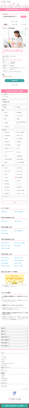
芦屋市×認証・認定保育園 (19, 242)
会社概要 (2, 375)
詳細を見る (15, 80)
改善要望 (2, 361)
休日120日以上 (20, 174)
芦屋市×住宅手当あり (5, 257)
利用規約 (2, 376)
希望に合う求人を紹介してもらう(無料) (14, 405)
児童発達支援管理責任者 (21, 123)
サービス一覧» (25, 388)
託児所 (18, 148)
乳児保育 (18, 180)
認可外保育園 (19, 138)
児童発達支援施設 (8, 159)
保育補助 (6, 122)
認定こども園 (19, 135)
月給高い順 (14, 24)
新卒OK (6, 174)
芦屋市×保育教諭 (4, 233)
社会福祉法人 (7, 187)
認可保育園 (7, 132)
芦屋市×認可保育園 (5, 242)
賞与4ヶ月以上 (7, 171)
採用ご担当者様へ (4, 365)
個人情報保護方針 (4, 378)
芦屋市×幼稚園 (17, 245)
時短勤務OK (19, 187)
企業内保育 (19, 141)
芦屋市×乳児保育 (17, 263)
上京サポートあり (20, 193)
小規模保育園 (19, 177)
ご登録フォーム (4, 359)
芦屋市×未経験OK (4, 263)
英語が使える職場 (20, 190)
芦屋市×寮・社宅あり (18, 265)
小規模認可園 (7, 135)
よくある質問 (3, 358)
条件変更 (24, 16)
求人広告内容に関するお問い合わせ (8, 363)
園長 (5, 118)
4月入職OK (7, 183)
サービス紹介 (3, 356)
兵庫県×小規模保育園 (18, 211)
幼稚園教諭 (19, 112)
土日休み (6, 177)
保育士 (6, 112)
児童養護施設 (19, 156)
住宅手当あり (19, 168)
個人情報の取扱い (4, 380)
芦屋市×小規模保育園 (18, 260)
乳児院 (6, 156)
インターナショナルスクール (9, 152)
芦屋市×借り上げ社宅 (18, 257)
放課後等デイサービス (9, 148)
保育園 (6, 162)
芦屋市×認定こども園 (5, 245)
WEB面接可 (7, 193)
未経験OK (7, 180)
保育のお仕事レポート (5, 371)
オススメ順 (23, 24)
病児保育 (18, 152)
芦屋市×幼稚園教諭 (18, 230)
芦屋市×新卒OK (4, 260)
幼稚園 (6, 138)
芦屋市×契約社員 (17, 221)
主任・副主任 (19, 115)
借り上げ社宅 (19, 171)
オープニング (19, 183)
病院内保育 (7, 141)
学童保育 (18, 145)
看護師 (18, 118)
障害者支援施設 (20, 159)
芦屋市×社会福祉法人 (5, 265)
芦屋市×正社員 (4, 221)
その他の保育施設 (20, 162)
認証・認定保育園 (20, 132)
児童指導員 (7, 126)
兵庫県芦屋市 (4, 211)
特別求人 (6, 168)
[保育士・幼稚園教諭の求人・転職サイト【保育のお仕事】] (6, 2)
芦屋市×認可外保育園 (5, 248)
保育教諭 (6, 115)
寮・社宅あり (7, 190)
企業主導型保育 (8, 145)
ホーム (2, 354)
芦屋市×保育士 (4, 230)
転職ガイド (3, 369)
